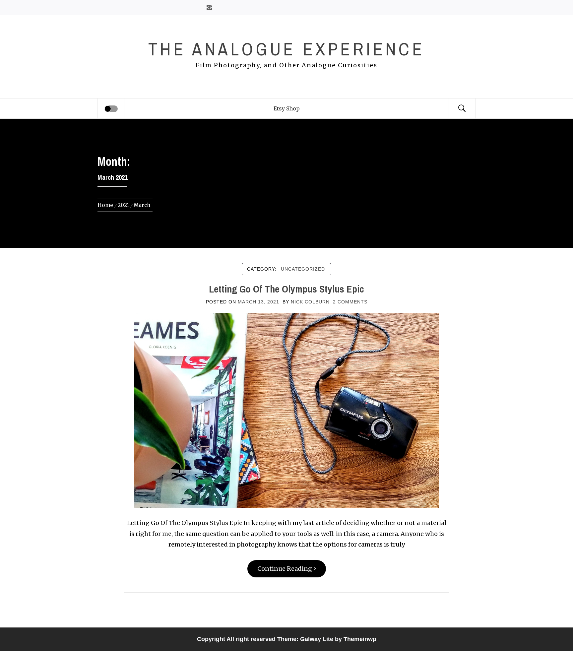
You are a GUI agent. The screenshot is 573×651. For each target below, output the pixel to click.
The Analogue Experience (286, 49)
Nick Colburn (310, 301)
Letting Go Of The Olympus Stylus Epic (286, 288)
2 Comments (350, 301)
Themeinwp (360, 639)
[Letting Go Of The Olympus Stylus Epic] (286, 410)
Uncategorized (303, 269)
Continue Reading (284, 568)
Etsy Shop (287, 108)
